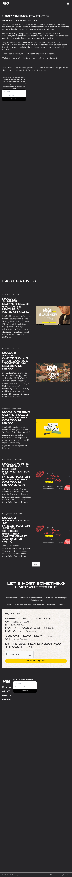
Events (6, 695)
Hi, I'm (9, 613)
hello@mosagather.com (56, 604)
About (6, 691)
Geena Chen (66, 874)
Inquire (6, 699)
